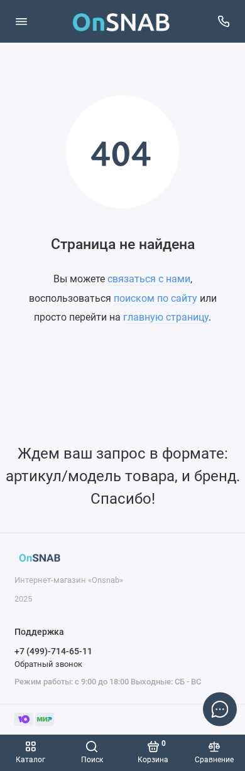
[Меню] (21, 21)
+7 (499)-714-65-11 (53, 651)
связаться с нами (148, 279)
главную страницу (166, 317)
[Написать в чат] (220, 709)
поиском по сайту (155, 298)
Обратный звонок (48, 664)
